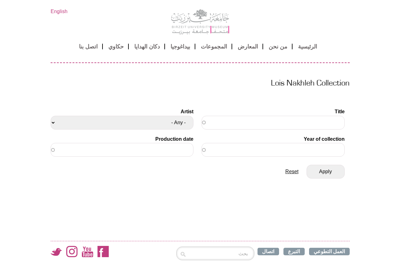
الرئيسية (307, 46)
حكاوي (116, 46)
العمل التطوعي (329, 251)
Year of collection (324, 139)
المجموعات (214, 46)
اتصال (268, 251)
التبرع (294, 251)
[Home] (200, 21)
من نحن (278, 46)
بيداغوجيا (180, 46)
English (59, 11)
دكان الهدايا (147, 46)
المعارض (248, 46)
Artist (187, 111)
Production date (174, 139)
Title (339, 111)
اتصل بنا (88, 46)
